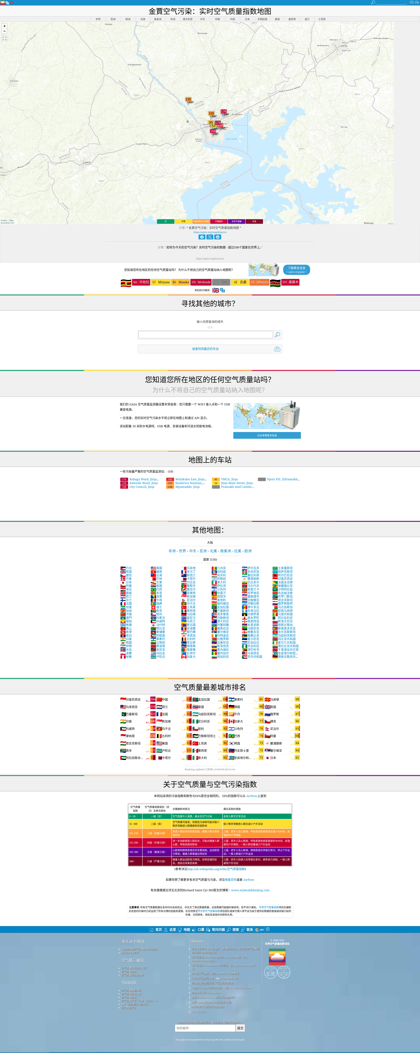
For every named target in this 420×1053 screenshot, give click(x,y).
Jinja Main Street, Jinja (234, 483)
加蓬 (126, 607)
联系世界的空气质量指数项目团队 (139, 949)
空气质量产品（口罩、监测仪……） (140, 1000)
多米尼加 (250, 572)
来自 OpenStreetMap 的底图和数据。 (212, 1002)
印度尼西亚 (282, 579)
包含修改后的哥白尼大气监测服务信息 (212, 983)
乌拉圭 (158, 653)
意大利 (218, 582)
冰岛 (126, 650)
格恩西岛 (250, 621)
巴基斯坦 (220, 611)
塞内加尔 (220, 653)
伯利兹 (218, 572)
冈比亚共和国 (284, 639)
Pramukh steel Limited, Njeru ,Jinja (232, 488)
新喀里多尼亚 (284, 628)
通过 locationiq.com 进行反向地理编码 (213, 997)
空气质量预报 (128, 997)
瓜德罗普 (250, 614)
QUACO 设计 (199, 1011)
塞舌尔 (188, 589)
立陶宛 (158, 642)
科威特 (158, 621)
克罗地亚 (250, 593)
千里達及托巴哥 (285, 650)
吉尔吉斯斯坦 (284, 632)
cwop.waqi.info (229, 978)
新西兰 (188, 575)
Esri (12, 222)
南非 (156, 611)
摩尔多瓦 (250, 607)
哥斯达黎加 (282, 625)
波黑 (156, 596)
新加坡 (188, 596)
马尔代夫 (250, 586)
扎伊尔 (188, 653)
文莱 (156, 582)
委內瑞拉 (220, 650)
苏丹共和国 (252, 657)
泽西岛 (188, 635)
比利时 (188, 639)
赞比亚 (158, 628)
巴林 (156, 579)
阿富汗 (218, 593)
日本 (126, 582)
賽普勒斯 (250, 579)
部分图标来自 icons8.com (206, 992)
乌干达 (188, 603)
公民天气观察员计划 (203, 978)
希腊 (126, 625)
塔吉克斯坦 (282, 600)
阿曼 (126, 586)
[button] (4, 26)
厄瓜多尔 (250, 582)
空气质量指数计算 (131, 993)
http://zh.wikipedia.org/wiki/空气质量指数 (216, 869)
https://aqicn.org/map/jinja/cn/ (210, 232)
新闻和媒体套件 (130, 952)
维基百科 (231, 880)
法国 (126, 603)
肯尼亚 (158, 650)
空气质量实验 (128, 971)
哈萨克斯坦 (282, 572)
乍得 (156, 600)
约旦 (126, 568)
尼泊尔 (188, 600)
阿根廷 (218, 579)
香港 (126, 632)
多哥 (156, 593)
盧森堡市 (250, 596)
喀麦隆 (188, 650)
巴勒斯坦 (220, 618)
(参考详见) (209, 838)
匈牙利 (218, 575)
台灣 (156, 575)
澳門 (126, 618)
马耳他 (188, 568)
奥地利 (218, 600)
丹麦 (126, 579)
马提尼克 (250, 628)
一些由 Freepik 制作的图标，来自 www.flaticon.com (221, 987)
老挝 (126, 635)
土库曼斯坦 (282, 568)
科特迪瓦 (220, 635)
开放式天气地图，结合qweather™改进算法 (215, 973)
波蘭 (126, 653)
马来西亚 (250, 653)
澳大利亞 (220, 621)
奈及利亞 (250, 646)
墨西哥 (188, 611)
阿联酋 (158, 635)
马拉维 (188, 614)
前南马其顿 (282, 611)
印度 (126, 639)
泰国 (156, 586)
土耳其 (188, 607)
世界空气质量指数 (269, 907)
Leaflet (4, 220)
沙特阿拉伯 (282, 589)
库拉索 (188, 642)
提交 (240, 1028)
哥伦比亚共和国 (285, 646)
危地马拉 (250, 611)
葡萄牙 (188, 586)
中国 (126, 614)
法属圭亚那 (282, 582)
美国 (156, 568)
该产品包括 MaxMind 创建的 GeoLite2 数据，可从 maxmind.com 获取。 (220, 958)
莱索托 (158, 639)
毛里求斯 (250, 625)
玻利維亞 (220, 603)
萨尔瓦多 (250, 568)
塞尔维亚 (220, 632)
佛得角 (188, 646)
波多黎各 (220, 614)
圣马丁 (188, 572)
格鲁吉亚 (250, 632)
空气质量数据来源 (131, 990)
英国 (126, 572)
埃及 (126, 589)
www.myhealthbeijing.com (250, 890)
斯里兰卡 (250, 589)
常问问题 (128, 982)
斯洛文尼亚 (282, 621)
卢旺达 (158, 657)
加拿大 (188, 657)
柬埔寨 (158, 632)
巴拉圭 (188, 582)
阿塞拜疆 (220, 625)
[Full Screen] (4, 38)
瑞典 (156, 603)
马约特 (158, 625)
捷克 (126, 575)
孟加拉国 (220, 607)
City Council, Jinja (138, 487)
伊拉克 (218, 586)
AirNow (251, 796)
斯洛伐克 (220, 646)
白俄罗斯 (220, 639)
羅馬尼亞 (220, 628)
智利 (156, 614)
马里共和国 (282, 614)
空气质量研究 (132, 960)
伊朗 (126, 646)
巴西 (156, 589)
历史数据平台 (128, 1007)
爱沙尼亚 (250, 639)
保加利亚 (220, 657)
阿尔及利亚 (282, 618)
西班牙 (218, 596)
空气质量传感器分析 (132, 974)
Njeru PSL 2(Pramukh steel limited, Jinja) (277, 481)
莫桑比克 (250, 635)
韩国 (126, 642)
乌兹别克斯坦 (284, 635)
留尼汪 (188, 618)
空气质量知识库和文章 (133, 968)
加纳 (126, 611)
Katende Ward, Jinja (140, 483)
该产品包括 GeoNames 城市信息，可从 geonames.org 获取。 (223, 967)
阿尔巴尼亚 (282, 575)
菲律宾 (188, 593)
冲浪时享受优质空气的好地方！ (209, 1006)
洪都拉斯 (250, 603)
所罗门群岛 (282, 596)
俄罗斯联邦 (282, 603)
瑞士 (156, 607)
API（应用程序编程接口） (135, 1004)
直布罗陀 (250, 618)
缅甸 (126, 621)
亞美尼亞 (220, 642)
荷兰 (126, 596)
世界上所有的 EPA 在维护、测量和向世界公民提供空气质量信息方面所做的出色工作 (225, 950)
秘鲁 (126, 657)
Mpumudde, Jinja (184, 487)
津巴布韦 (250, 650)
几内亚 (218, 568)
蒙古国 (188, 625)
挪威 (126, 593)
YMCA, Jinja (226, 479)
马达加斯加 (282, 607)
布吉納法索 (282, 593)
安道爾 (188, 628)
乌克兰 (188, 621)
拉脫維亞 (250, 600)
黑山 (126, 628)
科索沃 (158, 618)
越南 (156, 572)
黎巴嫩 (188, 632)
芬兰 (126, 600)
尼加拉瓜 (250, 642)
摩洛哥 (158, 646)
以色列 (218, 589)
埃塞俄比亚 (282, 586)
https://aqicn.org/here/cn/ (210, 258)
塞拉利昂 (250, 575)
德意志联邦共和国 (285, 658)
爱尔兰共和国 (284, 642)
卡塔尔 (188, 579)
